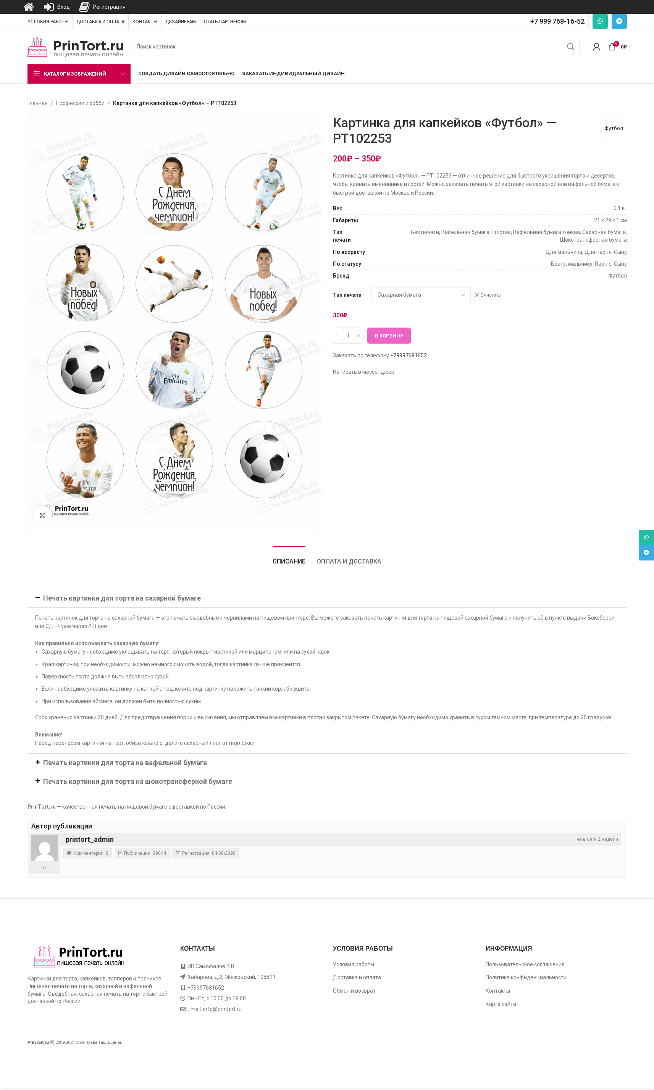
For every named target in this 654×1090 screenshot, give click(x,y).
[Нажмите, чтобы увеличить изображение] (42, 515)
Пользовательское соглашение (525, 964)
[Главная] (28, 7)
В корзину (389, 336)
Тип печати (347, 295)
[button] (327, 598)
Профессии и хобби (80, 103)
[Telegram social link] (619, 21)
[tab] (289, 557)
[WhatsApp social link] (600, 21)
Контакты (498, 991)
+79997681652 (408, 355)
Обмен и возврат (354, 991)
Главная (37, 103)
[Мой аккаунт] (596, 46)
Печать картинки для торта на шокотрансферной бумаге (137, 781)
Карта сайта (501, 1004)
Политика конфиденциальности (526, 977)
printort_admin (90, 839)
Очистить (490, 295)
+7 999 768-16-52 (557, 21)
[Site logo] (75, 46)
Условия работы (353, 964)
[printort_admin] (44, 848)
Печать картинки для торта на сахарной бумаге (122, 598)
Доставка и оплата (357, 977)
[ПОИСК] (571, 46)
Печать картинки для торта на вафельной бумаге (125, 763)
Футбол (613, 128)
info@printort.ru (222, 1009)
